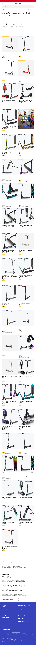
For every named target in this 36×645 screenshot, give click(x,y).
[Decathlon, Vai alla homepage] (17, 3)
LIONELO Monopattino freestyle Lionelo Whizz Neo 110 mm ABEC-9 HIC (26, 352)
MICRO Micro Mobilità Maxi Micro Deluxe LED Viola (9, 498)
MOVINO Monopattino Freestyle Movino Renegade (9, 523)
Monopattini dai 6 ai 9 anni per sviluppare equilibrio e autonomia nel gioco (13, 581)
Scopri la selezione (26, 126)
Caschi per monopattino (5, 576)
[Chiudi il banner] (33, 1)
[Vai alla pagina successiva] (21, 556)
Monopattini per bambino (20, 27)
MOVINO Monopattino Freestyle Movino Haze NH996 (26, 427)
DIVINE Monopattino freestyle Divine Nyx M (9, 449)
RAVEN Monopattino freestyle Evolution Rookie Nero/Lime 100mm (9, 152)
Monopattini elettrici (5, 26)
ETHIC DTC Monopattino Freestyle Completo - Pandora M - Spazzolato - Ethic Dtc (9, 276)
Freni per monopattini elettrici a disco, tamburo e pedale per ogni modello (13, 590)
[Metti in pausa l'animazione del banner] (32, 1)
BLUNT (21, 566)
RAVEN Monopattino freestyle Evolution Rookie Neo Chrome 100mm (26, 276)
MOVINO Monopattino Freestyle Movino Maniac (9, 201)
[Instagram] (8, 620)
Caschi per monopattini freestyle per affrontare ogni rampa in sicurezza (13, 580)
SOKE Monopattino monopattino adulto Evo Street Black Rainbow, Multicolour (26, 201)
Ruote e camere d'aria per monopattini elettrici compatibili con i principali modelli (14, 595)
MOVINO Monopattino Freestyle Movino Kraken (9, 176)
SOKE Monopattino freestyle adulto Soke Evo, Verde (9, 473)
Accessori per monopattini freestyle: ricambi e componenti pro (12, 582)
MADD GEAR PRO (4, 566)
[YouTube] (6, 620)
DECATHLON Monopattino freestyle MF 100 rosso (26, 77)
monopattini (28, 568)
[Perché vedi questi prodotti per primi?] (2, 33)
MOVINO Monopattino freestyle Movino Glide (9, 101)
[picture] (10, 44)
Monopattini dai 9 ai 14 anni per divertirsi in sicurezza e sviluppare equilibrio (13, 585)
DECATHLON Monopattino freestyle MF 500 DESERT (9, 547)
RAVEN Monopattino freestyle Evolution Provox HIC (26, 152)
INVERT (15, 566)
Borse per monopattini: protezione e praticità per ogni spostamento (12, 600)
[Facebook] (2, 620)
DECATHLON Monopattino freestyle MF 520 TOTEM (9, 377)
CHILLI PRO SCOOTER (10, 566)
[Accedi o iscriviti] (31, 4)
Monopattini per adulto (13, 26)
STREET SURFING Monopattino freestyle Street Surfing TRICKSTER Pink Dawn (26, 303)
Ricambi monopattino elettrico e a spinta (8, 577)
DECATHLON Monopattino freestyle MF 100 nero (9, 54)
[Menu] (3, 4)
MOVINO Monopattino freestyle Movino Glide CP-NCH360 (9, 427)
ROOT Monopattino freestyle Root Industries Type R (25, 54)
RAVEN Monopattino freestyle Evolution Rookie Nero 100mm (9, 303)
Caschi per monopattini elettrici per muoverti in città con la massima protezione (14, 591)
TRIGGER (18, 566)
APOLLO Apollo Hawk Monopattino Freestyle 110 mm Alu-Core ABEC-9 (25, 176)
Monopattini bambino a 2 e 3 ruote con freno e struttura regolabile (12, 594)
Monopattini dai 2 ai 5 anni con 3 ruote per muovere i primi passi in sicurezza (14, 586)
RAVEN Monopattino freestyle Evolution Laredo (26, 523)
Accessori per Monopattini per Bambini (8, 599)
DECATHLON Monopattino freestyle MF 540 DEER (9, 77)
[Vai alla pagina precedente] (15, 556)
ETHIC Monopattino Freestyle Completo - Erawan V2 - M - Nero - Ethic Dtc (26, 327)
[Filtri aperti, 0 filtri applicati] (3, 31)
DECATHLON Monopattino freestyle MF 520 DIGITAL (26, 251)
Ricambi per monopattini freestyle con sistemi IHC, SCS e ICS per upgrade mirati (14, 589)
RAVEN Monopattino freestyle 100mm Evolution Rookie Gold (9, 327)
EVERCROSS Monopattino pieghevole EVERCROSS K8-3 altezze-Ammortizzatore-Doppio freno (26, 101)
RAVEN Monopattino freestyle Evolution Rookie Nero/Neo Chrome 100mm (9, 127)
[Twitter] (4, 620)
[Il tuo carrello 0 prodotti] (33, 4)
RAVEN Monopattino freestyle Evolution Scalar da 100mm (26, 226)
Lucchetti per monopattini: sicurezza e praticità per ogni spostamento (13, 598)
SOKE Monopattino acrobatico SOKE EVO (26, 472)
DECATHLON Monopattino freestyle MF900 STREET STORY (9, 352)
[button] (31, 105)
